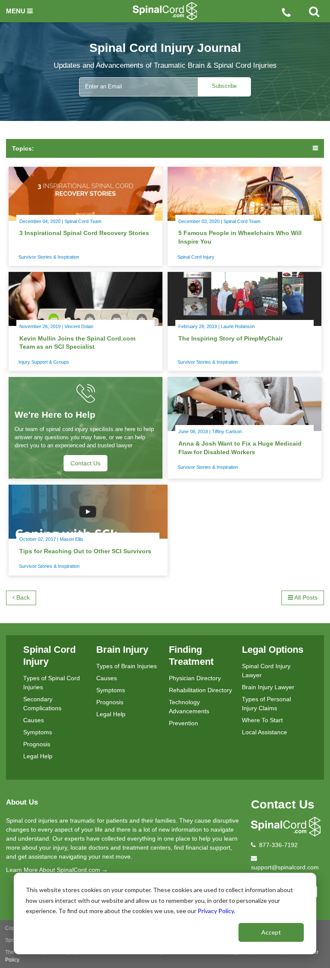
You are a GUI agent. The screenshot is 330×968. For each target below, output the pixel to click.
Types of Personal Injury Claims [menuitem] (266, 704)
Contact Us (283, 804)
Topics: (23, 148)
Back (22, 597)
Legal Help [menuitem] (37, 756)
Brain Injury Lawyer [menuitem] (268, 687)
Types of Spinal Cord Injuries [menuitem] (51, 683)
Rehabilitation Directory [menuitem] (200, 690)
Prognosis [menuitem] (36, 744)
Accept (271, 932)
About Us (22, 802)
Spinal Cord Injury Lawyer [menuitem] (266, 671)
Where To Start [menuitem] (262, 720)
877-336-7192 (278, 844)
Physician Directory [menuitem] (195, 678)
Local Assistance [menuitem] (264, 732)
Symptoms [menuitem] (37, 732)
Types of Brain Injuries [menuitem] (126, 666)
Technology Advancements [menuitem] (189, 707)
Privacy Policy (216, 910)
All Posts (305, 597)
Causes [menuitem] (33, 720)
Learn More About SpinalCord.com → (57, 869)
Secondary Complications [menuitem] (42, 704)
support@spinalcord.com (285, 867)
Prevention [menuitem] (183, 723)
